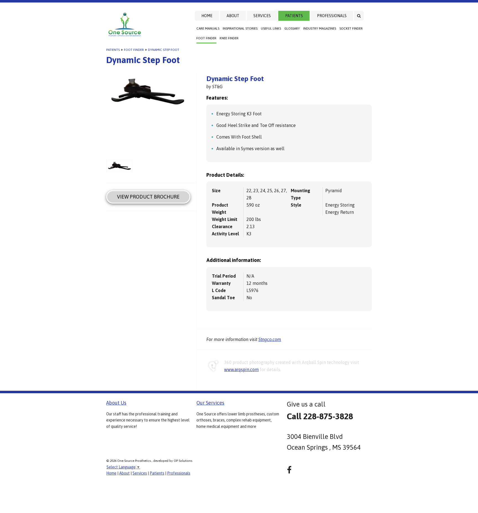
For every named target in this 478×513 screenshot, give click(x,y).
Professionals (332, 16)
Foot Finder (206, 38)
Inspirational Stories (240, 28)
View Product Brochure (148, 197)
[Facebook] (289, 469)
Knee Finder (229, 38)
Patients (294, 16)
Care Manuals (207, 28)
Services (262, 16)
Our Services (210, 403)
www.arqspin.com (241, 369)
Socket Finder (351, 28)
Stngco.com (269, 339)
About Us (116, 403)
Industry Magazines (319, 28)
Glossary (292, 28)
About (233, 16)
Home (206, 16)
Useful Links (271, 28)
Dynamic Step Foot (163, 50)
